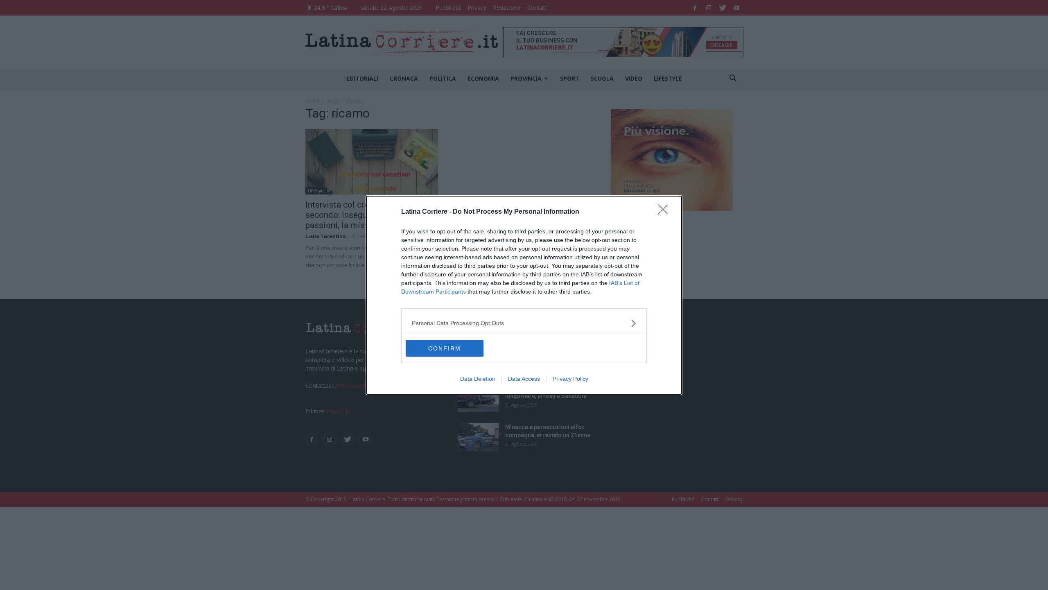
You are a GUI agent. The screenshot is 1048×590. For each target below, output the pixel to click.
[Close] (665, 212)
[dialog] (524, 295)
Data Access (524, 378)
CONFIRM (444, 348)
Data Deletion (477, 378)
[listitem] (524, 323)
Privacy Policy (570, 378)
